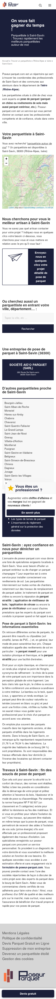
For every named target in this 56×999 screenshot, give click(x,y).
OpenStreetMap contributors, (34, 207)
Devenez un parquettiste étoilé (25, 953)
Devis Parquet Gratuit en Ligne (25, 943)
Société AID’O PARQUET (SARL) (28, 366)
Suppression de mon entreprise (26, 948)
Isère (49, 60)
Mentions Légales (15, 932)
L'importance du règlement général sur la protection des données (27, 526)
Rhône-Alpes (38, 60)
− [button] (6, 163)
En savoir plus (31, 512)
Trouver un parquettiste (21, 60)
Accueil (5, 60)
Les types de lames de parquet (28, 519)
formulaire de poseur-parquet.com (22, 867)
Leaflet (11, 207)
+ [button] (6, 159)
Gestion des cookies (18, 958)
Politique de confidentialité (22, 937)
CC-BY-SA (49, 207)
